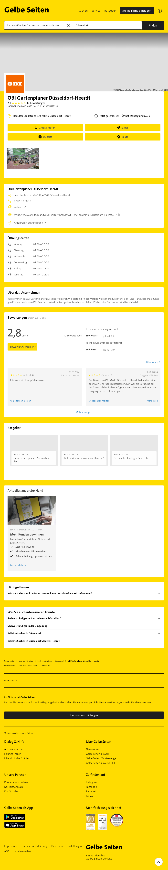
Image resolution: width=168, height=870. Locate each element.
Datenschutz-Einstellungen (66, 846)
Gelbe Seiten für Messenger (101, 758)
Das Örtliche (11, 791)
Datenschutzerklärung (34, 846)
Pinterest (91, 791)
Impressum (10, 846)
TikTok (89, 796)
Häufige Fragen (12, 754)
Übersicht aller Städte (16, 758)
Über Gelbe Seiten (98, 741)
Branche (8, 680)
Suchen (83, 11)
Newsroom (92, 749)
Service (96, 11)
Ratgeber (110, 11)
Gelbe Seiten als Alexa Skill (101, 763)
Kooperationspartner (16, 782)
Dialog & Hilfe (14, 741)
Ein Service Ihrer (99, 857)
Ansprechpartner (13, 749)
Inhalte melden (22, 851)
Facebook (91, 787)
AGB (6, 851)
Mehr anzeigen (84, 412)
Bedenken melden (22, 400)
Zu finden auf (95, 775)
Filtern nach (152, 362)
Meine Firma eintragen (136, 11)
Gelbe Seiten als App (97, 754)
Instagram (91, 782)
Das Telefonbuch (13, 787)
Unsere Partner (15, 775)
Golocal (27, 375)
